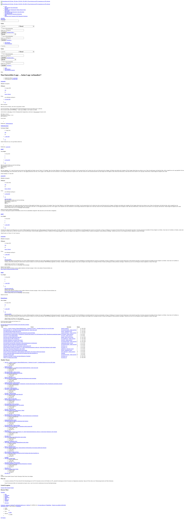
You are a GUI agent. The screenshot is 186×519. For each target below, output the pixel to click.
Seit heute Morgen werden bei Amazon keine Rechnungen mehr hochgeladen (19, 332)
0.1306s (10, 512)
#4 (5, 196)
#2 (5, 139)
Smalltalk (63, 353)
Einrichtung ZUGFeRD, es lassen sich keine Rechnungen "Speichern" (17, 356)
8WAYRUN (18, 506)
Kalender (8, 487)
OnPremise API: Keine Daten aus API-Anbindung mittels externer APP (17, 345)
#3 (5, 163)
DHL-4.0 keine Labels (8, 354)
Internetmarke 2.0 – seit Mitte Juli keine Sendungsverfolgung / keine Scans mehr (20, 329)
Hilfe (6, 487)
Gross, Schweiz (8, 94)
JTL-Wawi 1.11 (64, 345)
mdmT (2, 149)
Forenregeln (7, 495)
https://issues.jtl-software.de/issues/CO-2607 (9, 269)
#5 (5, 227)
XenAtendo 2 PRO (4, 506)
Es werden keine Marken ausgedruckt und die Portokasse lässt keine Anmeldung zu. (20, 353)
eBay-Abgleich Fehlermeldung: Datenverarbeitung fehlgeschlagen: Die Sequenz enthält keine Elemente (24, 351)
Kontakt (12, 487)
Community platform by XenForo (13, 505)
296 (5, 132)
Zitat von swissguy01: (9, 288)
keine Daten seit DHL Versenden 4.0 (11, 338)
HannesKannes (4, 298)
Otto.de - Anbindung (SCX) (66, 331)
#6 (5, 257)
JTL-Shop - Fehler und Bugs (66, 335)
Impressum (7, 499)
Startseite (2, 487)
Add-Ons (28, 505)
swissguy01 (15, 78)
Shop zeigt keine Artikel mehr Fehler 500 (12, 337)
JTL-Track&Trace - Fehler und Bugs (68, 338)
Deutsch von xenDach (59, 505)
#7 (5, 286)
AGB (6, 498)
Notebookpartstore (4, 125)
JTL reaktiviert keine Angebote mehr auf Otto (12, 331)
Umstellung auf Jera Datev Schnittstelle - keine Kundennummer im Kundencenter (20, 343)
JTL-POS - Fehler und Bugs (66, 340)
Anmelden (3, 492)
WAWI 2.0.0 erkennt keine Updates (10, 357)
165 (5, 90)
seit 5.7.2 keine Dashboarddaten (10, 335)
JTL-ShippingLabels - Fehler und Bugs (69, 329)
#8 (5, 311)
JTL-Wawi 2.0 (64, 357)
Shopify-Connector (65, 328)
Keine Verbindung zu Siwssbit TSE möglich (13, 340)
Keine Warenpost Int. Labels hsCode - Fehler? (13, 341)
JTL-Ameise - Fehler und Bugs (67, 334)
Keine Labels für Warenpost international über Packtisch (15, 344)
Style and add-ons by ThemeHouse (44, 505)
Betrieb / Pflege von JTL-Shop (67, 337)
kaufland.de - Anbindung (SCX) (67, 348)
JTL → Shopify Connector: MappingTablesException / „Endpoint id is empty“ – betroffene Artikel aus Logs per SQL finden (28, 328)
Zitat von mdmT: (8, 199)
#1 (5, 102)
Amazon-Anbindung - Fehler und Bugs (68, 332)
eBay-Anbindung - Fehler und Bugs (68, 351)
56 (5, 304)
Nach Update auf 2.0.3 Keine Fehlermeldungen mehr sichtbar (15, 350)
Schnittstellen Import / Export (67, 343)
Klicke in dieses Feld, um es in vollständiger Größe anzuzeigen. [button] (17, 207)
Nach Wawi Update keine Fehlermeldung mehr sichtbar (14, 348)
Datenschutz (7, 497)
